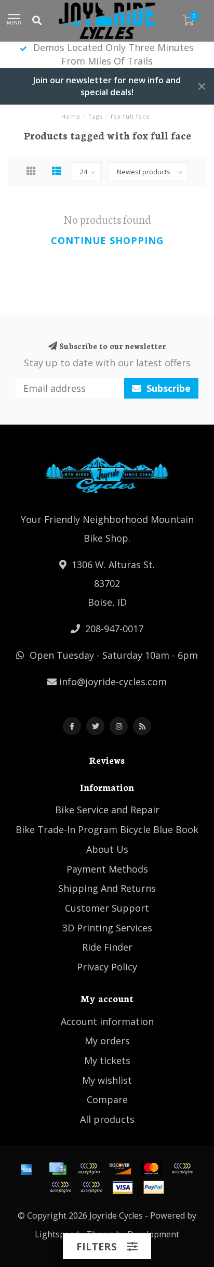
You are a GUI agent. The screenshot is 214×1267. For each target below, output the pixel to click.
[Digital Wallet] (89, 1168)
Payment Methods (107, 869)
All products (107, 1119)
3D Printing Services (107, 928)
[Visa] (123, 1187)
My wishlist (107, 1080)
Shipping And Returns (107, 888)
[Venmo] (91, 1187)
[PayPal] (182, 1168)
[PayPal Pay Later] (60, 1187)
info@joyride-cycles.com (113, 681)
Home (71, 116)
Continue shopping (107, 240)
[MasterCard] (151, 1168)
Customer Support (107, 908)
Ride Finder (107, 947)
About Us (107, 849)
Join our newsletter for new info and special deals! (107, 86)
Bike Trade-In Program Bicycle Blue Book (107, 829)
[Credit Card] (58, 1168)
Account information (107, 1021)
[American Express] (26, 1168)
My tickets (107, 1060)
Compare (107, 1099)
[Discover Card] (120, 1168)
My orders (107, 1040)
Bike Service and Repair (107, 809)
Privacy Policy (107, 967)
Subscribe (167, 388)
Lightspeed (57, 1234)
